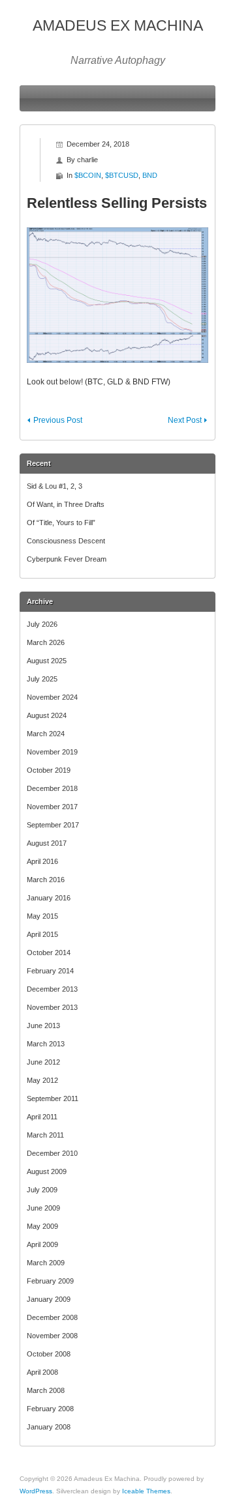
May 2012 (42, 1080)
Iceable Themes (146, 1491)
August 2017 (47, 843)
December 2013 (52, 989)
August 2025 (47, 661)
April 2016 (42, 861)
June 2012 (43, 1062)
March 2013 (46, 1044)
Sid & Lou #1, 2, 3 (54, 486)
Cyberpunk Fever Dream (66, 559)
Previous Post (57, 420)
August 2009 (47, 1171)
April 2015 (42, 934)
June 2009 (43, 1208)
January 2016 (48, 898)
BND (149, 175)
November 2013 (52, 1007)
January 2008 (48, 1427)
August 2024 (47, 715)
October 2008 (48, 1354)
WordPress (36, 1491)
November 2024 (52, 697)
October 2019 (48, 770)
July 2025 (42, 679)
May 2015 (42, 916)
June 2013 (43, 1025)
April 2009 (42, 1244)
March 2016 (46, 879)
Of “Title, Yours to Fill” (61, 522)
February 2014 (50, 971)
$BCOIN (87, 175)
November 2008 (52, 1336)
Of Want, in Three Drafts (65, 504)
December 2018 (52, 788)
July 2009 (42, 1190)
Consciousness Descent (66, 541)
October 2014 (48, 952)
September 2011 (52, 1098)
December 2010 (52, 1153)
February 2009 (50, 1281)
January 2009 (48, 1299)
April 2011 (42, 1117)
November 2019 (52, 752)
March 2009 (46, 1263)
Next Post (185, 420)
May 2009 (42, 1226)
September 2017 (53, 825)
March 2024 (46, 734)
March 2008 (46, 1390)
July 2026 (42, 624)
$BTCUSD (121, 175)
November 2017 (52, 807)
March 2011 (45, 1135)
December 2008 (52, 1317)
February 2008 (50, 1409)
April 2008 (42, 1372)
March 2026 (46, 642)
